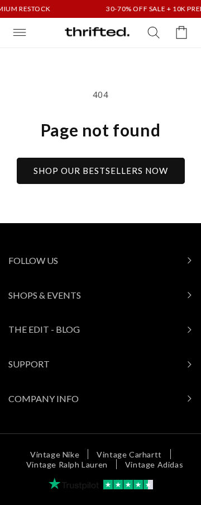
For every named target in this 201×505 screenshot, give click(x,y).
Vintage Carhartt (129, 454)
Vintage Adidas (154, 464)
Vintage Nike (54, 454)
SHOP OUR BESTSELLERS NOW (101, 171)
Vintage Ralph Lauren (67, 464)
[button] (19, 32)
